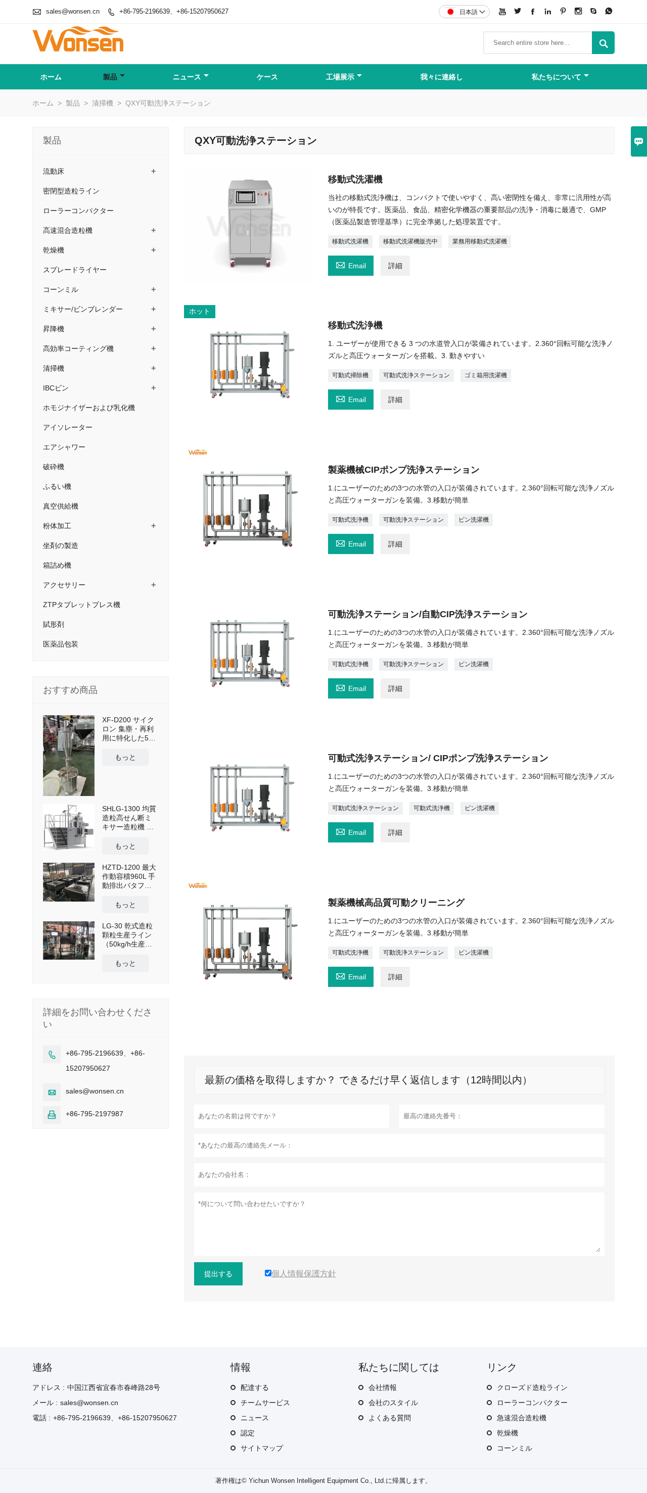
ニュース (187, 77)
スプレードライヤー (75, 270)
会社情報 (382, 1387)
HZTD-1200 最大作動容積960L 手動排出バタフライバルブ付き (129, 876)
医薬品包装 (60, 644)
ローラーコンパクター (78, 211)
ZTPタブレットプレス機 (81, 605)
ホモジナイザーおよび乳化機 (89, 408)
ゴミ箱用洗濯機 (486, 375)
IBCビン (56, 388)
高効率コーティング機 (78, 348)
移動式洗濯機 (350, 241)
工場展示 (340, 77)
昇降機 (53, 329)
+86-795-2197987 (94, 1114)
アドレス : (48, 1387)
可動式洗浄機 (350, 519)
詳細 (395, 266)
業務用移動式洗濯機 (479, 241)
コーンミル (60, 289)
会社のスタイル (393, 1403)
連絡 (42, 1367)
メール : (45, 1403)
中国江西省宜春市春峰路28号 (113, 1387)
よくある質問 (389, 1418)
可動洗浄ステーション (413, 519)
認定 (248, 1433)
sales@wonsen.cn (73, 11)
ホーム (51, 77)
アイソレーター (68, 427)
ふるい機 (57, 486)
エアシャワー (64, 447)
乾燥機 (53, 250)
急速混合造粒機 (521, 1418)
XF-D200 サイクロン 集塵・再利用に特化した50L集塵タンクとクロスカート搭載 (129, 729)
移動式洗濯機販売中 (410, 241)
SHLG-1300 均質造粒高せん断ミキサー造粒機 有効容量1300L (129, 818)
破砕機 (53, 467)
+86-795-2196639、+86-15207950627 (173, 11)
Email (351, 264)
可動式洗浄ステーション (416, 375)
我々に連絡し (442, 77)
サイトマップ (262, 1448)
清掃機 (102, 103)
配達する (255, 1387)
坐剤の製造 (60, 545)
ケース (267, 77)
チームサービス (265, 1403)
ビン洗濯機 (473, 519)
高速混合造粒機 (68, 230)
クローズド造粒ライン (532, 1387)
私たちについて (556, 77)
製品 (110, 77)
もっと (125, 757)
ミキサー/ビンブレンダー (83, 309)
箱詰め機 (57, 565)
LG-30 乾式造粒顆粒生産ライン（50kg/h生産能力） (127, 935)
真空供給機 (60, 506)
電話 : (41, 1418)
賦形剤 (53, 624)
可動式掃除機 (350, 375)
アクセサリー (64, 585)
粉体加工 (57, 526)
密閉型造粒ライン (71, 191)
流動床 (53, 171)
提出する (218, 1274)
